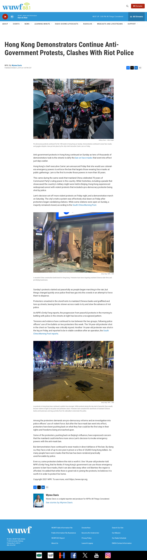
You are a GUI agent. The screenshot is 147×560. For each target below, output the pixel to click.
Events (16, 24)
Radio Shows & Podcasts (66, 24)
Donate (138, 6)
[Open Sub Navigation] (10, 24)
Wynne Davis (17, 65)
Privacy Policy (87, 538)
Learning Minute (42, 24)
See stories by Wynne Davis (59, 502)
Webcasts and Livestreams (110, 24)
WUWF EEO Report (58, 538)
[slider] (15, 16)
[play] (5, 16)
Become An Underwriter (90, 533)
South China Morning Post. (85, 205)
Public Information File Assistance (63, 533)
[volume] (12, 16)
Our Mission (116, 533)
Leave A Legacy (87, 543)
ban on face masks (83, 158)
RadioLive (87, 24)
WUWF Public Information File (61, 528)
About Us (54, 543)
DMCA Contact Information (122, 543)
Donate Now (86, 528)
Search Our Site (117, 528)
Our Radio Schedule (119, 538)
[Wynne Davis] (38, 500)
